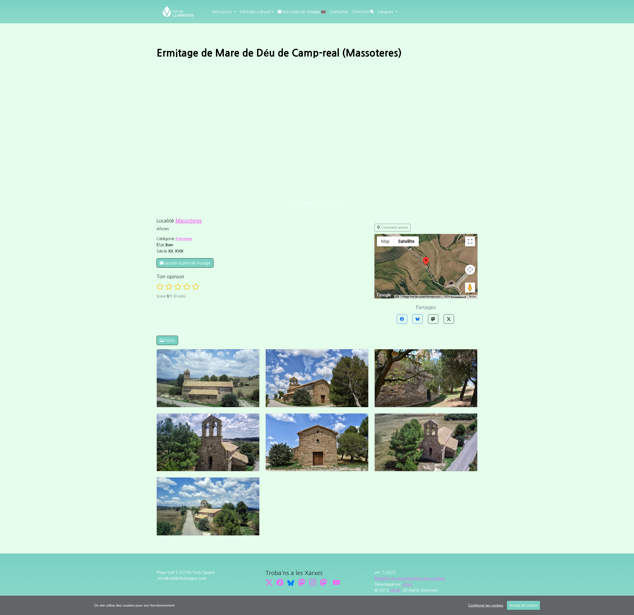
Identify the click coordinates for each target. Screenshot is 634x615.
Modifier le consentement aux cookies (409, 578)
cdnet (407, 584)
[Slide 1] (299, 203)
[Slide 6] (343, 203)
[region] (317, 605)
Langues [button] (386, 12)
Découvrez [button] (222, 12)
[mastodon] (323, 582)
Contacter (339, 12)
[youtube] (336, 582)
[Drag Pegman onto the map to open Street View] (470, 287)
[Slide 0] (290, 203)
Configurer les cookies (485, 605)
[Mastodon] (433, 319)
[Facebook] (402, 319)
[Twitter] (449, 319)
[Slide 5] (335, 203)
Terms (472, 296)
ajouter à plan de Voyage (187, 263)
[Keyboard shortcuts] (397, 296)
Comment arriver (394, 227)
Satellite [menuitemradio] (406, 241)
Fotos (169, 340)
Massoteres (188, 220)
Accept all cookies (523, 605)
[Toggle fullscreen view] (470, 241)
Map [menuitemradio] (385, 241)
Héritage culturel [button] (255, 12)
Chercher (361, 12)
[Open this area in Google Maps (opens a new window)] (384, 295)
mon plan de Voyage (303, 12)
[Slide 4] (326, 203)
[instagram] (312, 582)
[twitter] (268, 582)
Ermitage (183, 239)
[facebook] (279, 582)
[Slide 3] (317, 203)
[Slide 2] (308, 203)
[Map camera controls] (470, 270)
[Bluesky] (417, 319)
